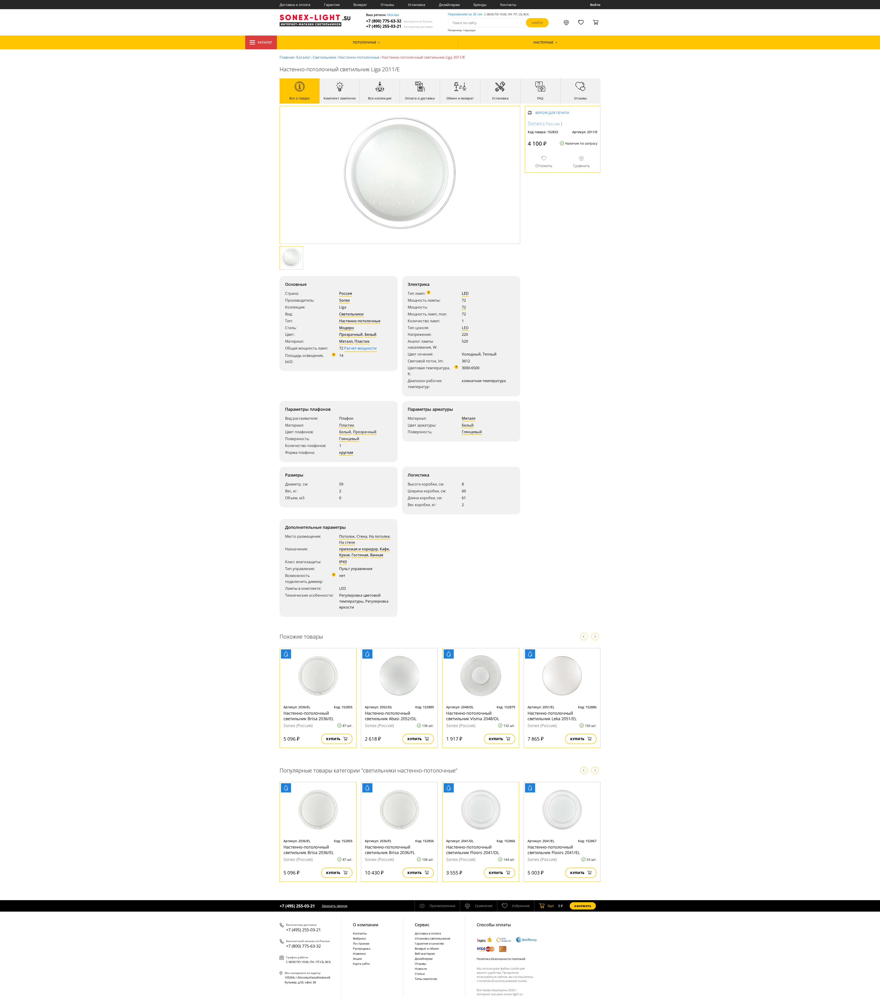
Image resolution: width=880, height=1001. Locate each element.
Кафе (384, 549)
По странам (361, 943)
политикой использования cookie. (503, 981)
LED (465, 293)
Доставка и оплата (295, 4)
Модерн (346, 327)
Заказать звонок (334, 906)
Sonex (344, 300)
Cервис (422, 924)
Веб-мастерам (425, 953)
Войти (595, 5)
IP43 (343, 561)
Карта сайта (361, 964)
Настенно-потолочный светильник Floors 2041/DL (472, 849)
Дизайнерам (449, 4)
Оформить (582, 906)
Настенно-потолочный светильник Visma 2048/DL (472, 715)
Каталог (265, 42)
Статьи (420, 974)
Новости (421, 969)
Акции (357, 959)
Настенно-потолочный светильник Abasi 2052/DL (390, 715)
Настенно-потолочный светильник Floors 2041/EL (554, 849)
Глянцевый (349, 438)
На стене (347, 542)
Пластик (362, 341)
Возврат (360, 4)
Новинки (359, 953)
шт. (551, 906)
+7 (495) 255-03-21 (399, 26)
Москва (393, 15)
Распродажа (361, 948)
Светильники (324, 57)
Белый (371, 334)
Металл (346, 341)
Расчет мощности (360, 348)
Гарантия (332, 4)
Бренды (480, 4)
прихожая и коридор (358, 549)
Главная (287, 57)
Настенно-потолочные (359, 57)
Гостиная (360, 554)
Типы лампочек (426, 979)
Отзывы (387, 4)
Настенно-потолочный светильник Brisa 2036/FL (390, 849)
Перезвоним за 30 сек (465, 14)
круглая (346, 452)
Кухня (344, 554)
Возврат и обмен (427, 948)
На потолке (379, 536)
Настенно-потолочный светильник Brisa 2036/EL (308, 715)
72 (464, 307)
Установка (416, 4)
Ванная (376, 554)
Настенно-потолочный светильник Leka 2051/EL (552, 715)
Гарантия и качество (429, 943)
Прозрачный (351, 334)
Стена (362, 536)
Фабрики (359, 938)
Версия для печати (552, 113)
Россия (345, 293)
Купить (333, 739)
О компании (365, 924)
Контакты (508, 4)
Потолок (347, 536)
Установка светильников (432, 938)
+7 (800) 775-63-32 (399, 21)
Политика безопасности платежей (501, 959)
